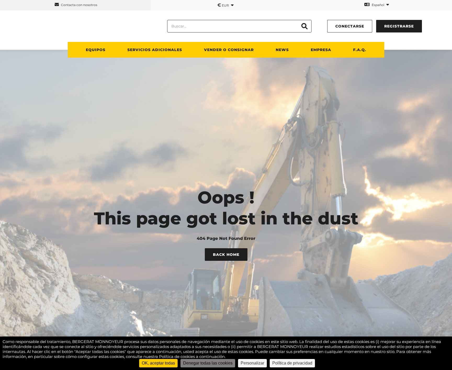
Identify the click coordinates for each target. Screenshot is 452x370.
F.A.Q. (359, 49)
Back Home (226, 254)
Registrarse (399, 26)
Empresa (321, 49)
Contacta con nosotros (78, 5)
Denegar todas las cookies (208, 363)
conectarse (349, 26)
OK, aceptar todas (158, 363)
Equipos (95, 49)
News (282, 49)
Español (378, 5)
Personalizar (252, 363)
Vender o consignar (229, 49)
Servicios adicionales (154, 49)
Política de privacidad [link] (292, 363)
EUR (223, 5)
